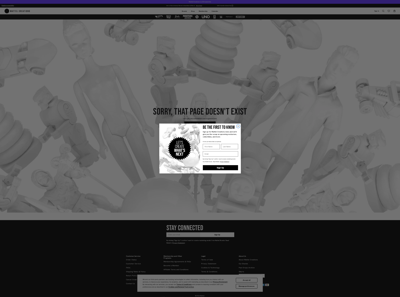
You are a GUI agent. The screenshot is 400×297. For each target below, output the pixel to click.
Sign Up (220, 167)
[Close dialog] (238, 126)
